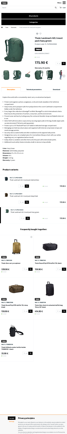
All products (33, 16)
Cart (64, 7)
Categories (33, 22)
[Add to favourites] (40, 34)
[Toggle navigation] (64, 2)
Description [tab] (11, 89)
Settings (11, 421)
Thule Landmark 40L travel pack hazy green (25, 212)
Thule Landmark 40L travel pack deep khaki (24, 196)
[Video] (30, 237)
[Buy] (64, 63)
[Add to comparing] (37, 34)
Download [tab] (56, 89)
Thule (6, 27)
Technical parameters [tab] (34, 89)
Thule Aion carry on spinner (11, 263)
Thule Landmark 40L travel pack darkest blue (24, 180)
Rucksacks (13, 27)
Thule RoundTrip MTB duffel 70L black (48, 263)
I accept (11, 418)
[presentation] (3, 76)
